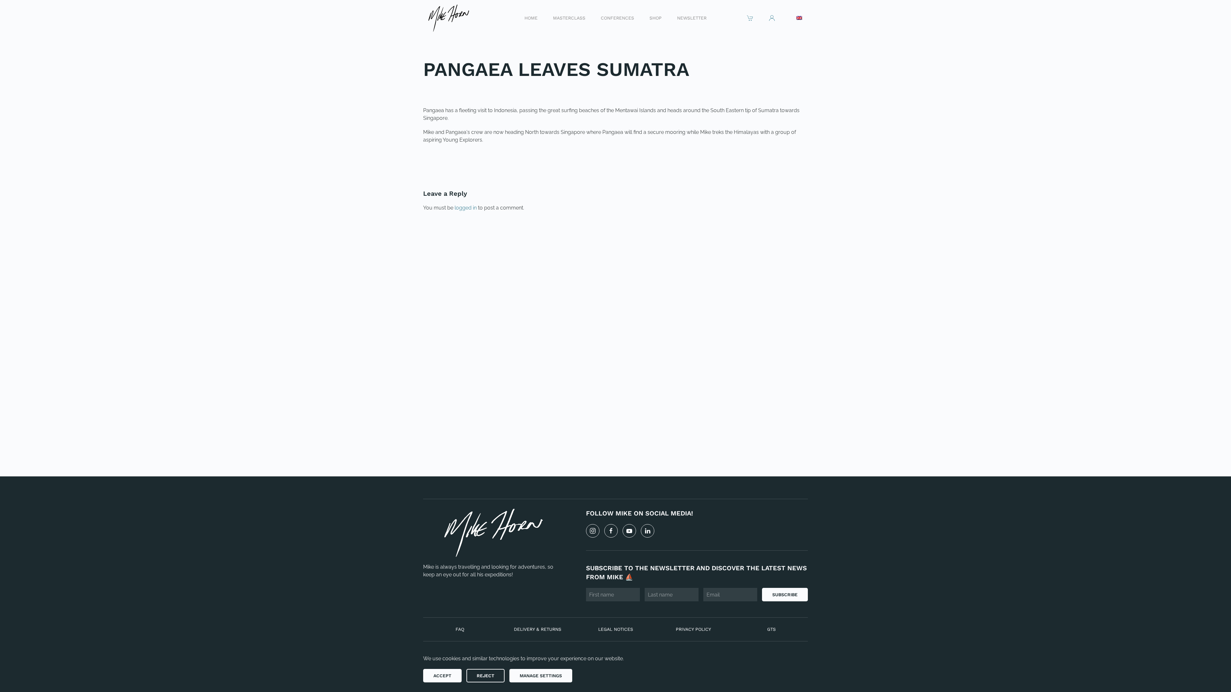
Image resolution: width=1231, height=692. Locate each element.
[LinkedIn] (647, 531)
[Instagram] (592, 531)
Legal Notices (615, 629)
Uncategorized (467, 90)
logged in (466, 208)
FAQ (460, 629)
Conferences (617, 17)
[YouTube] (629, 531)
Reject (485, 675)
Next (793, 162)
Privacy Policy (693, 629)
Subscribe (785, 594)
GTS (771, 629)
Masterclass (569, 17)
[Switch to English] (799, 18)
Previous (443, 162)
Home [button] (531, 17)
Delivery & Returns (537, 629)
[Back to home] (448, 17)
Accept (442, 675)
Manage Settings (541, 675)
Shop (655, 17)
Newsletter (692, 17)
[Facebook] (611, 531)
